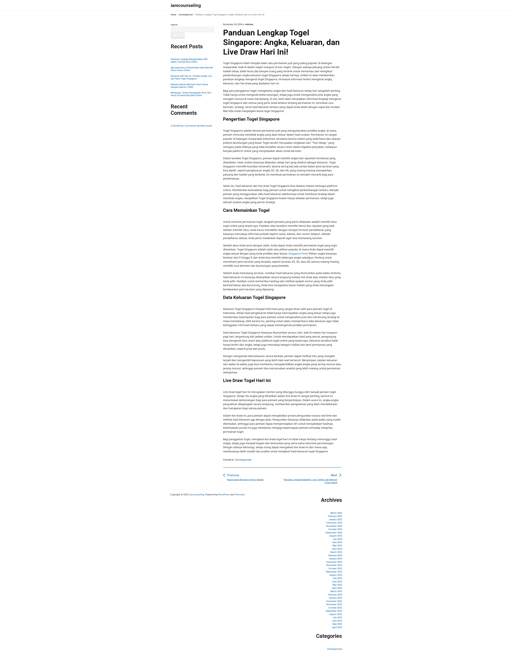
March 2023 (336, 591)
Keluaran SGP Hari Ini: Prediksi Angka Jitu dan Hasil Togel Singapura (191, 77)
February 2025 (335, 516)
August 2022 (335, 614)
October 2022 (335, 607)
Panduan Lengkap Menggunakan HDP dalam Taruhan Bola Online (189, 60)
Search (174, 24)
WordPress (224, 494)
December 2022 (334, 601)
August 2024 (335, 535)
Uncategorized (243, 459)
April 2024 (337, 548)
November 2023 (334, 565)
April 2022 (337, 627)
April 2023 (337, 588)
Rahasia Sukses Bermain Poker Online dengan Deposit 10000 (189, 85)
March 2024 (336, 552)
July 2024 (337, 539)
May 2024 (337, 545)
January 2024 (335, 558)
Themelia (239, 494)
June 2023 (337, 581)
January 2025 (335, 519)
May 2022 (337, 624)
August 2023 (335, 575)
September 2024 (334, 532)
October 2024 (335, 529)
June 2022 (337, 620)
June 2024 (337, 542)
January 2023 (335, 597)
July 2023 (337, 578)
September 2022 (334, 611)
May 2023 (337, 584)
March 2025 (336, 513)
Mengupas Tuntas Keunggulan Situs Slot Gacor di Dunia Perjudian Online (191, 94)
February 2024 (335, 555)
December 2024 (334, 522)
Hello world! (206, 125)
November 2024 (334, 526)
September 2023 (334, 571)
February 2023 (335, 594)
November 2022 (334, 604)
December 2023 (334, 562)
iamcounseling (196, 494)
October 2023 (335, 568)
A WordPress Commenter (184, 125)
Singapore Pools (298, 253)
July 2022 (337, 617)
